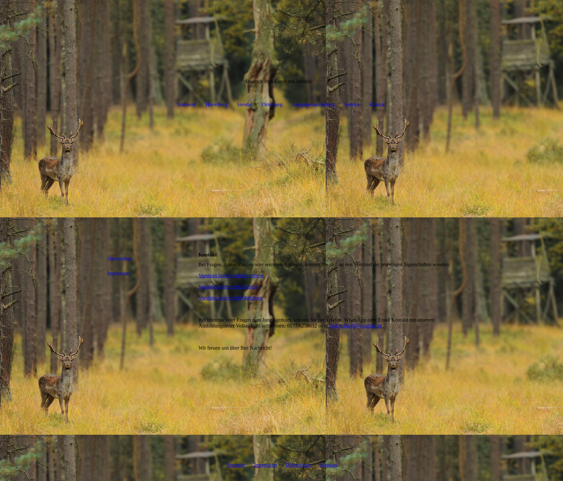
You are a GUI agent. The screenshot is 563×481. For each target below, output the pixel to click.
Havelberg (216, 104)
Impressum (118, 273)
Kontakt (377, 104)
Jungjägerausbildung (313, 104)
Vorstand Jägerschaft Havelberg (231, 275)
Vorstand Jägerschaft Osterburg (230, 297)
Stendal (244, 104)
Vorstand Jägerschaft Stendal (227, 286)
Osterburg (272, 104)
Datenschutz (120, 258)
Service (352, 104)
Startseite (186, 104)
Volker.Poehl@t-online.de (355, 325)
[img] (281, 178)
